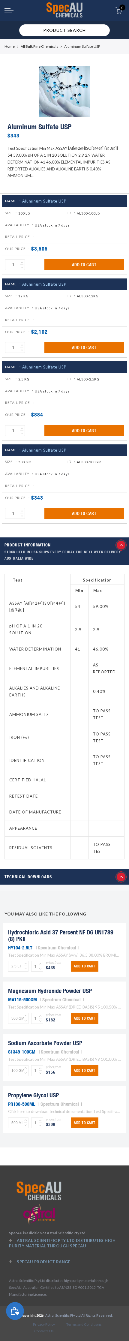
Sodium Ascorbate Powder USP (45, 1043)
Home (9, 46)
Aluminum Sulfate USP (44, 201)
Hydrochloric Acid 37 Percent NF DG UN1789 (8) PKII (60, 935)
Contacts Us (44, 1331)
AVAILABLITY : (19, 225)
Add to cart (84, 264)
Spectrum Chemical (57, 948)
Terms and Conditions (84, 1324)
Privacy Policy (44, 1324)
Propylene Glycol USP (33, 1095)
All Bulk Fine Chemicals (39, 46)
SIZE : (11, 213)
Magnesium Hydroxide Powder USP (50, 990)
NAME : (13, 201)
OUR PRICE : (17, 248)
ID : (71, 213)
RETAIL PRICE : (19, 236)
